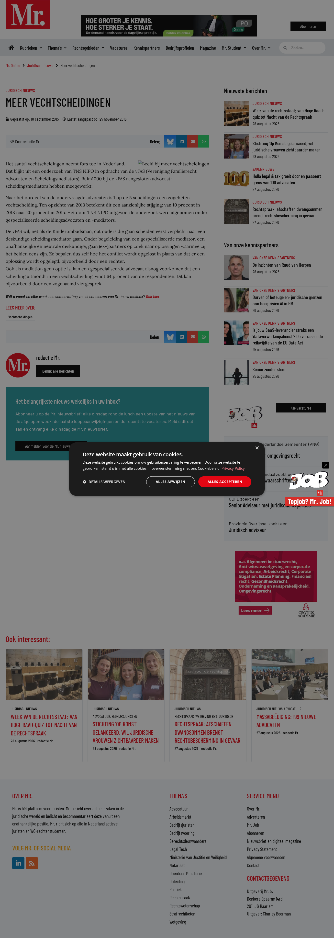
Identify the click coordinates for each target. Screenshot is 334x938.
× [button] (257, 448)
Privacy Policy (233, 468)
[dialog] (167, 469)
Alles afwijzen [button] (170, 481)
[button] (104, 481)
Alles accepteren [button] (225, 481)
